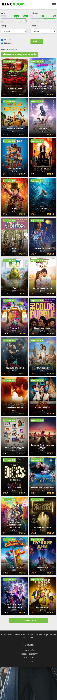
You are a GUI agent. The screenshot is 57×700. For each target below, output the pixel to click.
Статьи (29, 657)
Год (3, 13)
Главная (29, 661)
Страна (34, 25)
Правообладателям (29, 654)
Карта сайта (29, 650)
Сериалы (8, 43)
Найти (36, 41)
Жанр (3, 25)
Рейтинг (34, 13)
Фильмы (8, 39)
